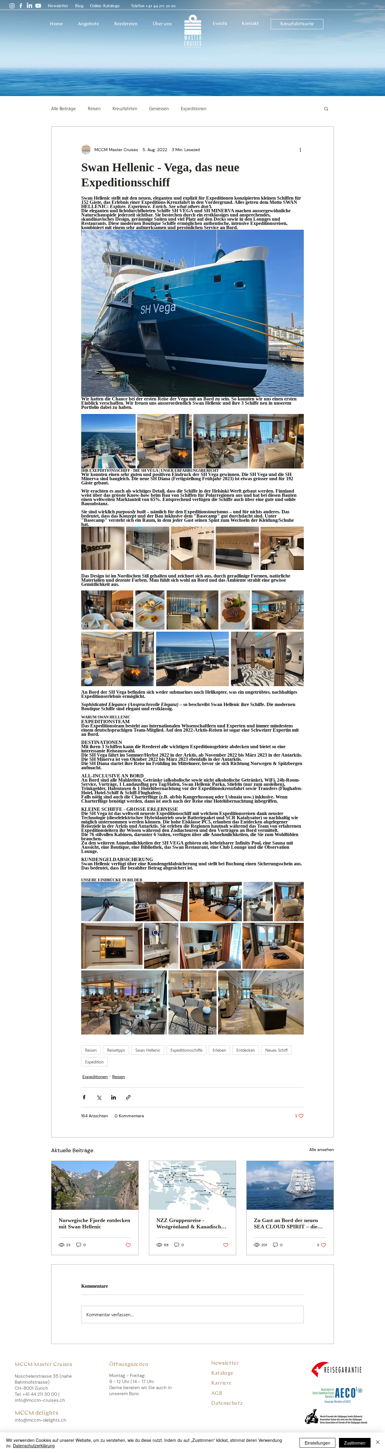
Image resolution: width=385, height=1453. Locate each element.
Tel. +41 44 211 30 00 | (37, 1394)
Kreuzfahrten (124, 108)
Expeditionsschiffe (186, 1050)
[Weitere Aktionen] (300, 149)
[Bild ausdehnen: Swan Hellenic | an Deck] (192, 659)
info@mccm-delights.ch (40, 1420)
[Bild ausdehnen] (108, 441)
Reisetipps (116, 1050)
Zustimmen (354, 1443)
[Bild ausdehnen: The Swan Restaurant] (107, 609)
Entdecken (245, 1050)
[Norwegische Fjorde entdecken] (94, 1185)
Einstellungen (317, 1443)
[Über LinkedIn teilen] (113, 1097)
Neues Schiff (276, 1050)
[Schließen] (377, 1442)
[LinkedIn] (29, 5)
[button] (59, 6)
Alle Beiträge (63, 108)
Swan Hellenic (147, 1050)
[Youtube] (38, 5)
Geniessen (159, 108)
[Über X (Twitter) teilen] (99, 1097)
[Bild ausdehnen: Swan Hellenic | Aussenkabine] (273, 946)
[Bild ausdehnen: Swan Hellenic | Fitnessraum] (215, 901)
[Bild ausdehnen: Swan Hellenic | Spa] (161, 901)
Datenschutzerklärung (34, 1445)
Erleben (219, 1050)
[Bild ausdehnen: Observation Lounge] (124, 1002)
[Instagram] (12, 5)
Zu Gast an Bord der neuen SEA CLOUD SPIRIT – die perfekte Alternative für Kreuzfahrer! (286, 1223)
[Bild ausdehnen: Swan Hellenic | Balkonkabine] (289, 901)
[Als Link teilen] (128, 1097)
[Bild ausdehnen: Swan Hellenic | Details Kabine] (112, 946)
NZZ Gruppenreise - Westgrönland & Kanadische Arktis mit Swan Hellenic (189, 1223)
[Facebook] (20, 5)
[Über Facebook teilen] (84, 1097)
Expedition (94, 1062)
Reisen (94, 108)
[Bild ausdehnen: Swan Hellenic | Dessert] (150, 609)
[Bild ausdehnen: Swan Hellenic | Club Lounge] (278, 609)
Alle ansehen (321, 1149)
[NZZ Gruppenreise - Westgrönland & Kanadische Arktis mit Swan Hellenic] (192, 1185)
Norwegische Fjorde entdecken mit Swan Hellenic (94, 1223)
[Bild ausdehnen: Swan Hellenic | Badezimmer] (161, 946)
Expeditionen (193, 108)
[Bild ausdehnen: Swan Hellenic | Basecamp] (267, 659)
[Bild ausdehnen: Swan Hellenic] (235, 609)
